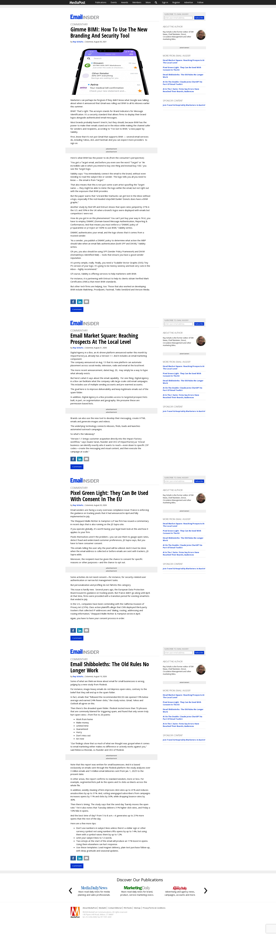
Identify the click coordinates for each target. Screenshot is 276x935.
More (148, 2)
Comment (77, 309)
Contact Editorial (115, 908)
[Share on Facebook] (73, 301)
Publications (100, 2)
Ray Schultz (78, 42)
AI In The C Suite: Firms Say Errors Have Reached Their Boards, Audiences (181, 90)
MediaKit (102, 908)
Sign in (165, 2)
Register (176, 2)
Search (156, 2)
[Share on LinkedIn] (80, 301)
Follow (200, 2)
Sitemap (137, 908)
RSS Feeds (128, 908)
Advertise (188, 2)
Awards (124, 2)
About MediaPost (90, 908)
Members (136, 2)
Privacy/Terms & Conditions (154, 908)
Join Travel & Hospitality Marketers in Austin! (184, 105)
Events (114, 2)
